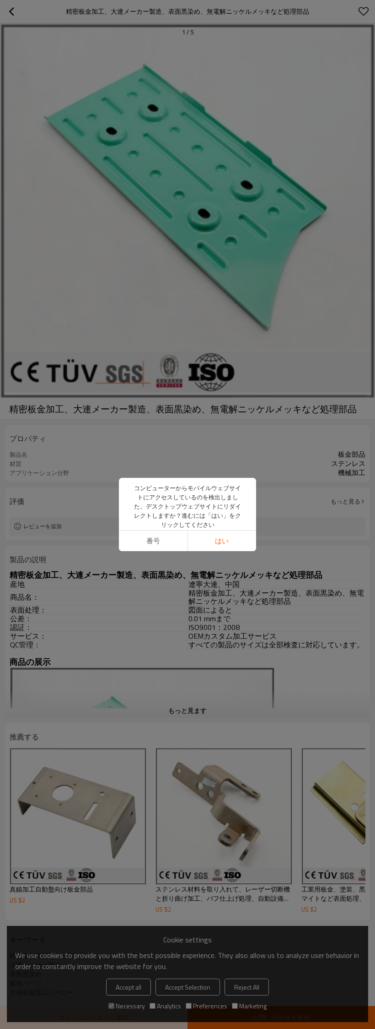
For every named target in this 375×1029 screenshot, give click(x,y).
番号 (153, 541)
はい (222, 541)
